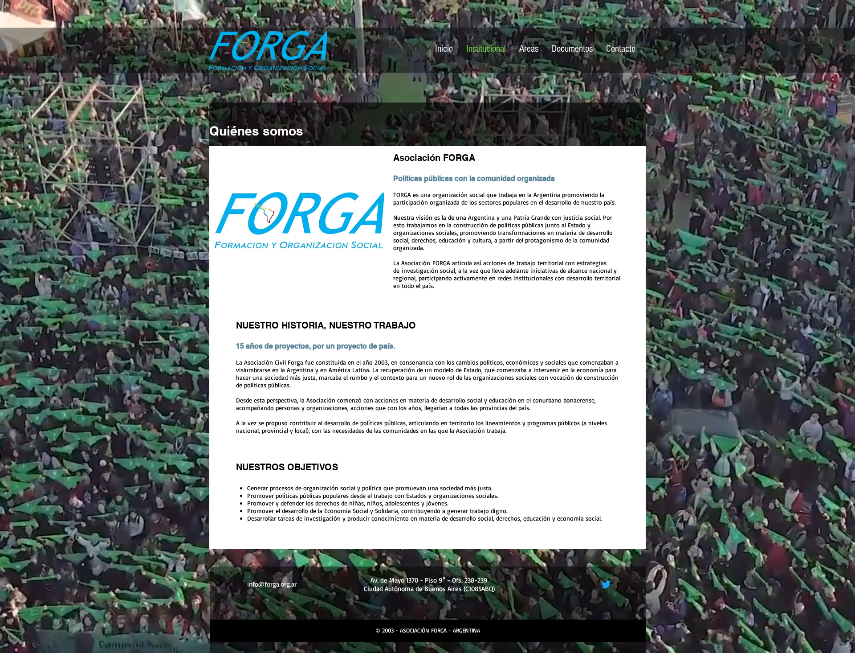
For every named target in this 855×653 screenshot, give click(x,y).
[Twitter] (606, 584)
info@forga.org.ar (272, 584)
